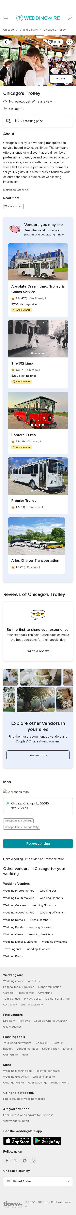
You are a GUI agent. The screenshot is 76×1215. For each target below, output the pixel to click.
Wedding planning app (17, 1071)
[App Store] (17, 1144)
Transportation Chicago (18, 820)
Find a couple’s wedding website (24, 1099)
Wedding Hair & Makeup (18, 898)
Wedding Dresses (40, 927)
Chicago (9, 29)
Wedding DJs (48, 890)
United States (22, 1181)
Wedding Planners (51, 898)
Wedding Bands (13, 927)
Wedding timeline (44, 1076)
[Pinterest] (24, 1160)
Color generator (13, 1082)
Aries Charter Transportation (35, 560)
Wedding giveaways (16, 1076)
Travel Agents (12, 949)
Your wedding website (17, 1043)
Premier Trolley (23, 500)
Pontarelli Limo (23, 435)
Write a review (38, 651)
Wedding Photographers (18, 890)
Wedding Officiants (52, 912)
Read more (11, 198)
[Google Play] (47, 1144)
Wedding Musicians (41, 934)
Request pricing (38, 844)
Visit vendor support (16, 1121)
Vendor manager (27, 1048)
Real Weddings (37, 1082)
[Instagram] (33, 1160)
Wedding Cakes (13, 934)
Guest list (57, 1043)
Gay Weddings (12, 1026)
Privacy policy (32, 998)
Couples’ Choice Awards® (50, 1020)
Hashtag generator (48, 1071)
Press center (26, 993)
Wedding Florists (42, 905)
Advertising (45, 993)
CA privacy (10, 1004)
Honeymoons (60, 1082)
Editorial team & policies (18, 987)
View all (61, 78)
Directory (9, 1020)
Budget (8, 1048)
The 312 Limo (22, 363)
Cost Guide (10, 1054)
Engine (67, 1048)
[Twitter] (15, 1160)
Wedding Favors (13, 956)
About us (34, 981)
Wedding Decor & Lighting (20, 941)
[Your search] (6, 42)
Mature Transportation (48, 859)
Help (25, 1054)
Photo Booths (39, 920)
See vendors (38, 755)
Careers (8, 993)
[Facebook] (7, 1160)
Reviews (24, 1020)
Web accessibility (32, 1004)
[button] (38, 631)
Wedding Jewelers (38, 949)
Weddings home (13, 981)
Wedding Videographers (18, 912)
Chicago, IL (16, 109)
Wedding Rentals (14, 920)
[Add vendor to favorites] (69, 42)
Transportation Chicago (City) (21, 827)
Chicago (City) (29, 29)
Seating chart (50, 1048)
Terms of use (11, 998)
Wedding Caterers (14, 905)
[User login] (70, 18)
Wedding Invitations (54, 941)
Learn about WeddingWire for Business (28, 1115)
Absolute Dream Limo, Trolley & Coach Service (37, 289)
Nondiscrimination (49, 987)
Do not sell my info (57, 998)
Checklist (41, 1043)
